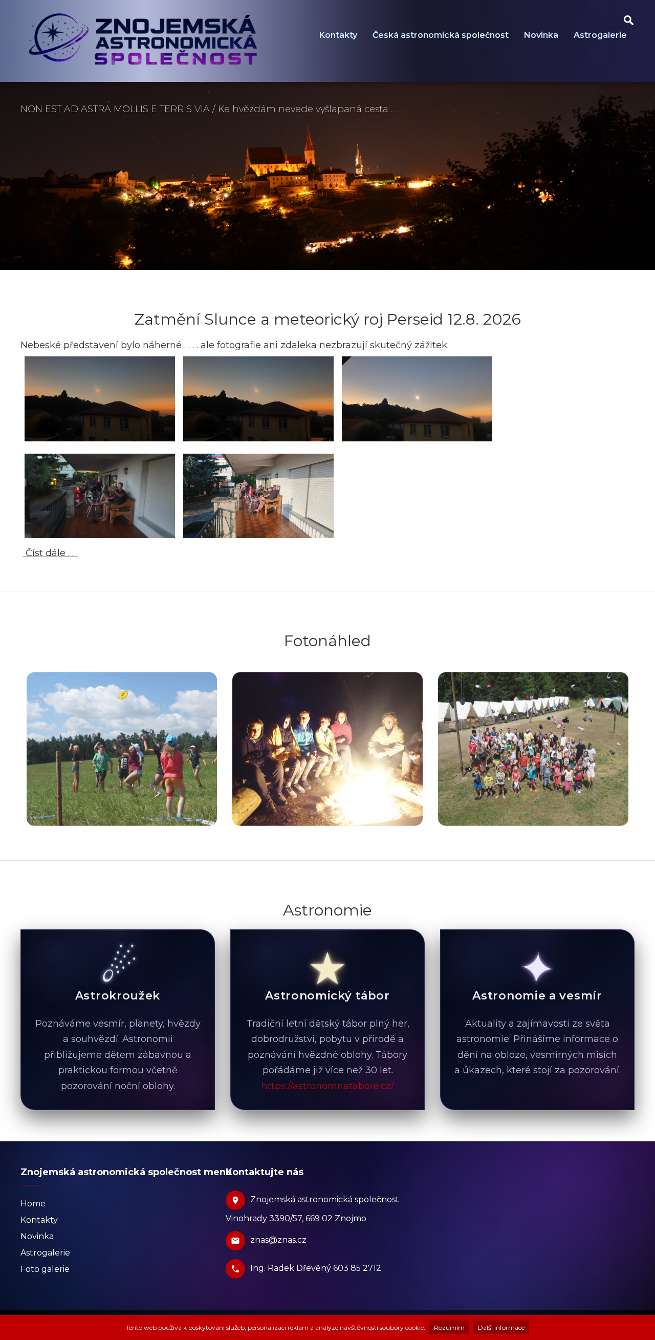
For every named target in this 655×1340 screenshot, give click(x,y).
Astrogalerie (600, 35)
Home (33, 1203)
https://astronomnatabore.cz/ (327, 1086)
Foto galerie (45, 1269)
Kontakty (338, 35)
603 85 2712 (357, 1268)
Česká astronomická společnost (441, 35)
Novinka (541, 35)
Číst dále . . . (50, 553)
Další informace (501, 1327)
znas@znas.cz (278, 1240)
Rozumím (449, 1327)
